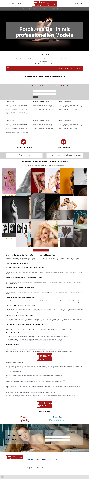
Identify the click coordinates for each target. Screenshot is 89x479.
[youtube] (18, 3)
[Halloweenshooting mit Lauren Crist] (30, 219)
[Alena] (30, 194)
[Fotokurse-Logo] (44, 1)
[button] (2, 476)
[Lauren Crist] (73, 196)
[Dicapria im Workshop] (59, 194)
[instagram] (16, 3)
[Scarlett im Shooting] (44, 221)
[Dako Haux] (15, 223)
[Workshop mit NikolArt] (15, 196)
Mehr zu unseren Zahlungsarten (34, 461)
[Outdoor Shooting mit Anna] (59, 220)
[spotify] (20, 3)
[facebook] (14, 3)
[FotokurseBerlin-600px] (44, 353)
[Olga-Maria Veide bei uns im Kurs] (73, 210)
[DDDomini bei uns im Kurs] (44, 194)
